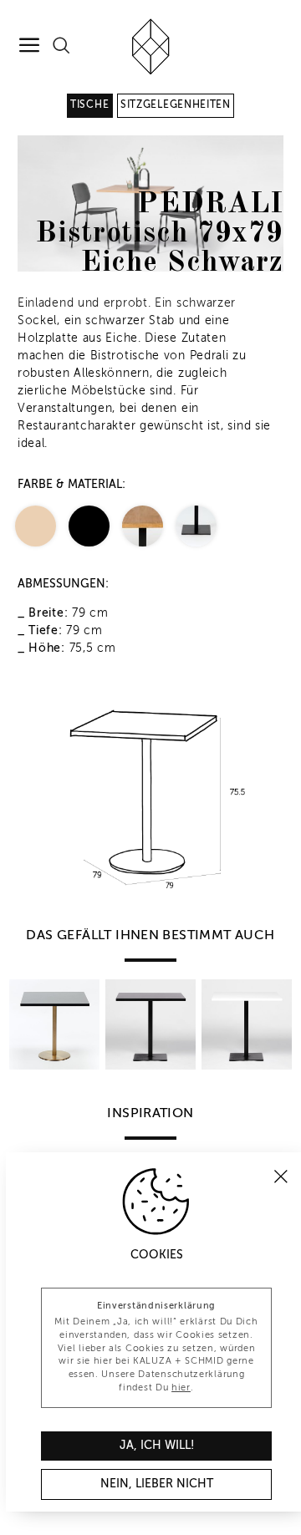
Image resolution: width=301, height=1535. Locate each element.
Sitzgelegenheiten (175, 105)
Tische (89, 105)
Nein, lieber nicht (156, 1484)
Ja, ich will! (157, 1445)
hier (181, 1388)
